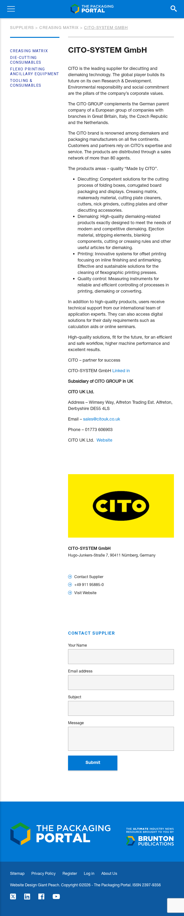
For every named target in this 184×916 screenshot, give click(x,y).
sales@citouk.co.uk (101, 418)
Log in (89, 873)
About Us (109, 873)
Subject (74, 697)
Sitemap (17, 873)
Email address (80, 671)
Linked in (121, 370)
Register (70, 873)
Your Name (77, 645)
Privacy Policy (43, 873)
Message (76, 723)
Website (104, 440)
